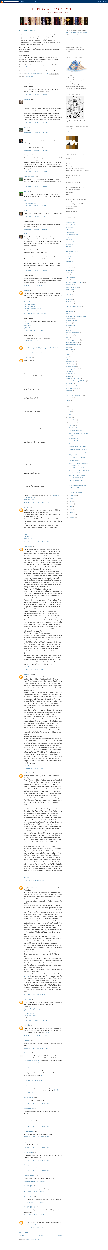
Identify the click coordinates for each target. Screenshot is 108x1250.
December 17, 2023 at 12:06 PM (36, 1171)
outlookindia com (29, 1097)
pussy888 (26, 877)
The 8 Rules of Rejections (73, 378)
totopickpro (27, 1085)
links (67, 328)
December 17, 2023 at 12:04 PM (36, 1147)
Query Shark (69, 237)
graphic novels (70, 311)
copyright (68, 297)
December (73, 420)
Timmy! (71, 444)
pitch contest (69, 335)
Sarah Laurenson (28, 211)
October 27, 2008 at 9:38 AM (35, 122)
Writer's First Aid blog (30, 203)
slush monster (69, 371)
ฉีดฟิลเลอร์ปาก (57, 495)
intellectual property (71, 325)
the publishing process (72, 388)
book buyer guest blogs (72, 287)
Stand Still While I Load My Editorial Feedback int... (77, 476)
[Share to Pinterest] (58, 74)
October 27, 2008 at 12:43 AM (36, 94)
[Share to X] (54, 74)
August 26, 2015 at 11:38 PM (35, 313)
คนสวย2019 (27, 357)
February (72, 515)
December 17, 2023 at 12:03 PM (36, 1137)
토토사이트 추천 (29, 1196)
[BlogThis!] (52, 74)
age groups (69, 272)
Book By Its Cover (71, 256)
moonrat (26, 127)
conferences (69, 292)
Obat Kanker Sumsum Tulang (32, 302)
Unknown (27, 290)
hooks (67, 313)
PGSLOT (26, 1040)
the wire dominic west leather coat (36, 1225)
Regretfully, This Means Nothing (78, 449)
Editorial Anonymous (54, 9)
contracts (68, 294)
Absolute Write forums (72, 234)
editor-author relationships (73, 306)
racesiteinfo (27, 1068)
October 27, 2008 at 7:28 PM (35, 216)
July (71, 501)
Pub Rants (68, 246)
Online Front (27, 999)
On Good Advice (74, 460)
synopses (68, 376)
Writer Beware (70, 249)
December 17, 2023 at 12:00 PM (36, 1103)
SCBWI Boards (70, 232)
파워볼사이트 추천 (29, 1207)
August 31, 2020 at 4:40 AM (35, 994)
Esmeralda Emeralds (29, 176)
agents (67, 275)
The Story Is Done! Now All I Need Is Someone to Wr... (79, 472)
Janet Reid (69, 239)
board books (69, 284)
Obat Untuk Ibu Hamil (30, 306)
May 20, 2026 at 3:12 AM (33, 1227)
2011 (69, 409)
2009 (69, 415)
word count (69, 398)
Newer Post (22, 1235)
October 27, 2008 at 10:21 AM (36, 133)
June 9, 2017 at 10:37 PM (33, 340)
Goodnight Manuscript (75, 431)
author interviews (71, 277)
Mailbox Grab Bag (74, 438)
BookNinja (69, 254)
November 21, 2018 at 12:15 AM (36, 502)
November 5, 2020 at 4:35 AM (35, 1035)
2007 (69, 521)
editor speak (69, 304)
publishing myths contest (73, 345)
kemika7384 (27, 546)
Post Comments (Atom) (33, 1239)
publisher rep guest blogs (73, 340)
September (73, 495)
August (72, 498)
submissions (29, 76)
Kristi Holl (27, 191)
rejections (68, 352)
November (73, 423)
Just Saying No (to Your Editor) (78, 457)
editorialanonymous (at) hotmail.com (76, 32)
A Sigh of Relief (73, 455)
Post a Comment (23, 1232)
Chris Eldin (27, 99)
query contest (69, 349)
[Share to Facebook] (56, 74)
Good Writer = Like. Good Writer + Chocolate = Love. (79, 464)
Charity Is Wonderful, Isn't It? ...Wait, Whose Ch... (77, 491)
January (72, 518)
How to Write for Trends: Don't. (77, 468)
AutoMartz (27, 1053)
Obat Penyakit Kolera (30, 304)
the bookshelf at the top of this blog (76, 381)
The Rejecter (69, 261)
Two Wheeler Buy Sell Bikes (32, 1060)
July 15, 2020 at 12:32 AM (34, 880)
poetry (67, 337)
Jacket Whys (69, 230)
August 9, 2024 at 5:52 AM (34, 1181)
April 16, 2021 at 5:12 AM (34, 1063)
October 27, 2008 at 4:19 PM (35, 206)
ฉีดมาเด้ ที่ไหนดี (28, 539)
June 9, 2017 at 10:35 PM (33, 331)
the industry (69, 383)
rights (67, 357)
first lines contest (70, 309)
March (72, 512)
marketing (68, 330)
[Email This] (50, 74)
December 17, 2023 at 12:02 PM (36, 1126)
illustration (69, 323)
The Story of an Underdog (31, 67)
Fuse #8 (68, 259)
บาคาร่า (26, 323)
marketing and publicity (72, 333)
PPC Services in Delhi (30, 1015)
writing (68, 400)
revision (68, 354)
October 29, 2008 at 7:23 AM (35, 229)
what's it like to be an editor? (74, 395)
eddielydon (27, 1220)
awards (68, 280)
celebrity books (70, 289)
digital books (69, 301)
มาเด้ (25, 534)
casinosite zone (28, 1152)
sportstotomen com (29, 1131)
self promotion (70, 361)
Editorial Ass (69, 244)
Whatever (68, 220)
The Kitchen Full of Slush (73, 386)
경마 (41, 1075)
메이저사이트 (28, 1186)
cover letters (69, 299)
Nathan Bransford (71, 242)
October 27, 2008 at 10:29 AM (36, 150)
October (72, 425)
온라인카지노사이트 (30, 1175)
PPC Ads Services (29, 1013)
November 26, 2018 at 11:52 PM (36, 542)
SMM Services (28, 1011)
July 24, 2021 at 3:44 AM (33, 1093)
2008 (69, 417)
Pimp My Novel (70, 225)
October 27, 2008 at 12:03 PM (35, 171)
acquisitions (69, 270)
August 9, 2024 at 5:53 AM (34, 1202)
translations (69, 390)
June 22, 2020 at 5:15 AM (33, 768)
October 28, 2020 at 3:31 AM (35, 1020)
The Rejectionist (70, 222)
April (71, 509)
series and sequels (71, 366)
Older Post (59, 1235)
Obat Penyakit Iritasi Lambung (32, 308)
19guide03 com (28, 1142)
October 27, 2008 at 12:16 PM (35, 186)
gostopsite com (28, 1108)
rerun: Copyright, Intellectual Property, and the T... (77, 486)
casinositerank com (29, 1121)
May (71, 506)
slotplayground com (29, 1165)
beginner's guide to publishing (74, 282)
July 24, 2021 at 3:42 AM (33, 1080)
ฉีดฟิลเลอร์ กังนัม (29, 500)
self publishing (70, 364)
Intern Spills (69, 227)
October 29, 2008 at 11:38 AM (36, 270)
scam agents (69, 359)
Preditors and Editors (72, 251)
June (71, 504)
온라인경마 (57, 1090)
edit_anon (68, 131)
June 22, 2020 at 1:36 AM (33, 669)
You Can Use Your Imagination (78, 441)
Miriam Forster (28, 138)
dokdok (26, 507)
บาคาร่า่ (26, 1025)
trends (67, 393)
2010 (69, 412)
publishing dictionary (72, 342)
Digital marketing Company (32, 1009)
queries (68, 347)
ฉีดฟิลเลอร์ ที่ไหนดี (29, 497)
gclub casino (27, 328)
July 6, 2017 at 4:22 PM (33, 353)
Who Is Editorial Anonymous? (77, 446)
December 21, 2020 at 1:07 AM (36, 1048)
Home (41, 1235)
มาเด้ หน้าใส (27, 537)
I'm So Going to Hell (71, 320)
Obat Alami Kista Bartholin (32, 311)
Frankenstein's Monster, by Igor (78, 452)
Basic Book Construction (76, 428)
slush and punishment (72, 369)
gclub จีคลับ (27, 325)
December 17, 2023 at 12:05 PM (36, 1160)
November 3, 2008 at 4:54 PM (35, 285)
